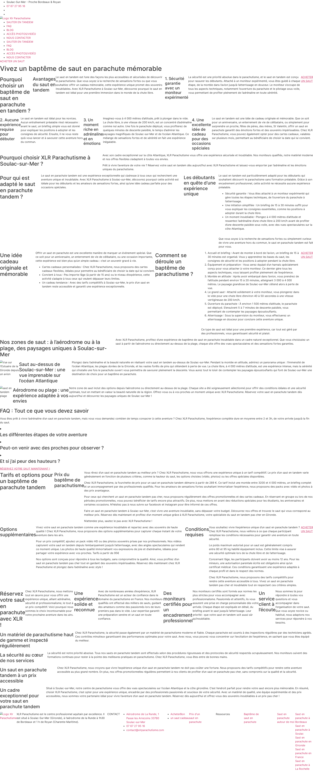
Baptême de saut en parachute (251, 717)
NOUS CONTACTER (19, 37)
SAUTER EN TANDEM (20, 22)
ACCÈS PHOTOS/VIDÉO (21, 33)
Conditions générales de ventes (236, 753)
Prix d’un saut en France (207, 737)
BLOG (10, 30)
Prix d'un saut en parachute (195, 717)
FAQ (9, 26)
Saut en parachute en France (303, 753)
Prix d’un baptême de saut (207, 725)
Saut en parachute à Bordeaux (302, 717)
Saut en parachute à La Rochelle (302, 764)
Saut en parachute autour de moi (285, 717)
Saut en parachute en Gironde (303, 741)
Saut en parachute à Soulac (302, 729)
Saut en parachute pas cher (208, 749)
